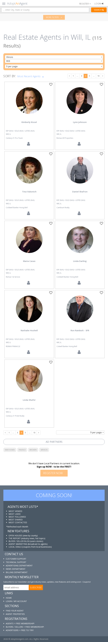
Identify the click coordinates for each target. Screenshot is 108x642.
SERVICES (44, 450)
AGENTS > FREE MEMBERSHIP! (20, 623)
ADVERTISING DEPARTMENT (19, 565)
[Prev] (69, 76)
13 (98, 76)
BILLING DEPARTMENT (17, 572)
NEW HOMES (10, 450)
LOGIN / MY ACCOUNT (16, 601)
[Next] (103, 76)
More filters (52, 17)
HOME (9, 597)
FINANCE (22, 450)
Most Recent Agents (29, 76)
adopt (29, 103)
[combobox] (54, 57)
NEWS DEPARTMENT (15, 569)
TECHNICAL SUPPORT (16, 562)
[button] (86, 3)
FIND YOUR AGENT (15, 610)
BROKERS (33, 450)
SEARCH (98, 9)
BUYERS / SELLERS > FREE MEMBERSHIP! (25, 627)
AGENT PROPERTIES (15, 614)
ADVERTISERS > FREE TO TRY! (19, 630)
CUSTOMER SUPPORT (16, 558)
